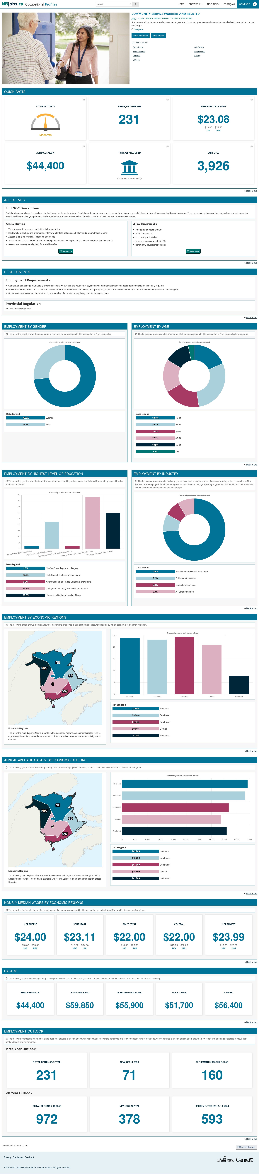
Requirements (139, 51)
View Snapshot (140, 35)
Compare (247, 4)
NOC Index (213, 4)
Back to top (251, 190)
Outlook (136, 59)
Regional (136, 55)
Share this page (247, 1147)
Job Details (199, 47)
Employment (199, 51)
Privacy (7, 1157)
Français (229, 4)
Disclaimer (18, 1157)
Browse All (196, 4)
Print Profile (158, 35)
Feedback (29, 1157)
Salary (197, 55)
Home (181, 4)
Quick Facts (138, 47)
